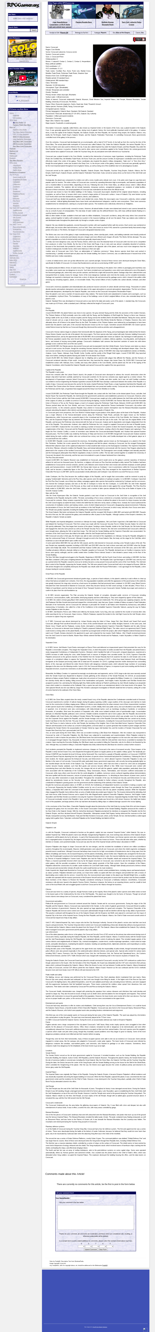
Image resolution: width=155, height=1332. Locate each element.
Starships (16, 198)
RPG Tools (13, 120)
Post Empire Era (18, 232)
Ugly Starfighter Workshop (22, 139)
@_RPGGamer (23, 101)
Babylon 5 (12, 262)
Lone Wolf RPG (14, 272)
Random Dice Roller (20, 130)
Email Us (23, 279)
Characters (17, 184)
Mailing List (13, 156)
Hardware (16, 220)
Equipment (16, 191)
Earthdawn (13, 277)
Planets (15, 243)
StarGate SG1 (14, 258)
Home (11, 113)
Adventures (17, 165)
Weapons (16, 206)
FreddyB (104, 1265)
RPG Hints (13, 163)
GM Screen (17, 217)
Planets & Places (19, 194)
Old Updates (17, 118)
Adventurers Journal (20, 215)
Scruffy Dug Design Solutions (100, 1327)
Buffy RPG (13, 260)
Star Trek (12, 270)
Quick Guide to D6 (19, 177)
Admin (23, 285)
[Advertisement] (96, 1296)
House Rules (17, 168)
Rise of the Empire (19, 227)
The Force (16, 201)
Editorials (16, 115)
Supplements (17, 210)
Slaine (11, 267)
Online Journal (18, 213)
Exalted (12, 274)
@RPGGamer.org (24, 97)
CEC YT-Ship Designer (21, 134)
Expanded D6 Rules (20, 179)
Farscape (12, 265)
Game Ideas (17, 170)
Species (15, 196)
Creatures (16, 187)
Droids (15, 189)
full (25, 123)
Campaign (16, 182)
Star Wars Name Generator (22, 132)
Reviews (12, 158)
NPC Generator (18, 222)
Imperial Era (17, 229)
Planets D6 (64, 33)
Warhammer (13, 255)
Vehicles (16, 203)
